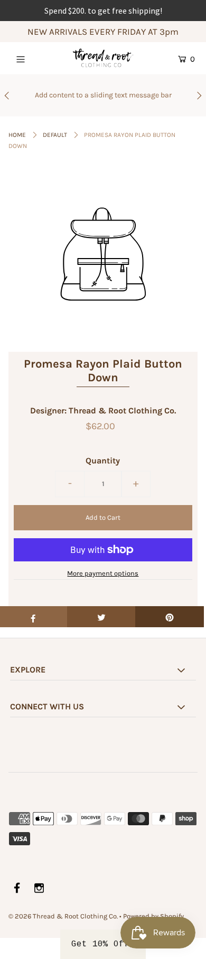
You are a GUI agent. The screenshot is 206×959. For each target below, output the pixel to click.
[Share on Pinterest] (169, 616)
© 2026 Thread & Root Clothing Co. (63, 916)
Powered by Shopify (153, 916)
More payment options (102, 573)
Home (17, 135)
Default (55, 135)
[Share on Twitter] (101, 616)
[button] (103, 944)
